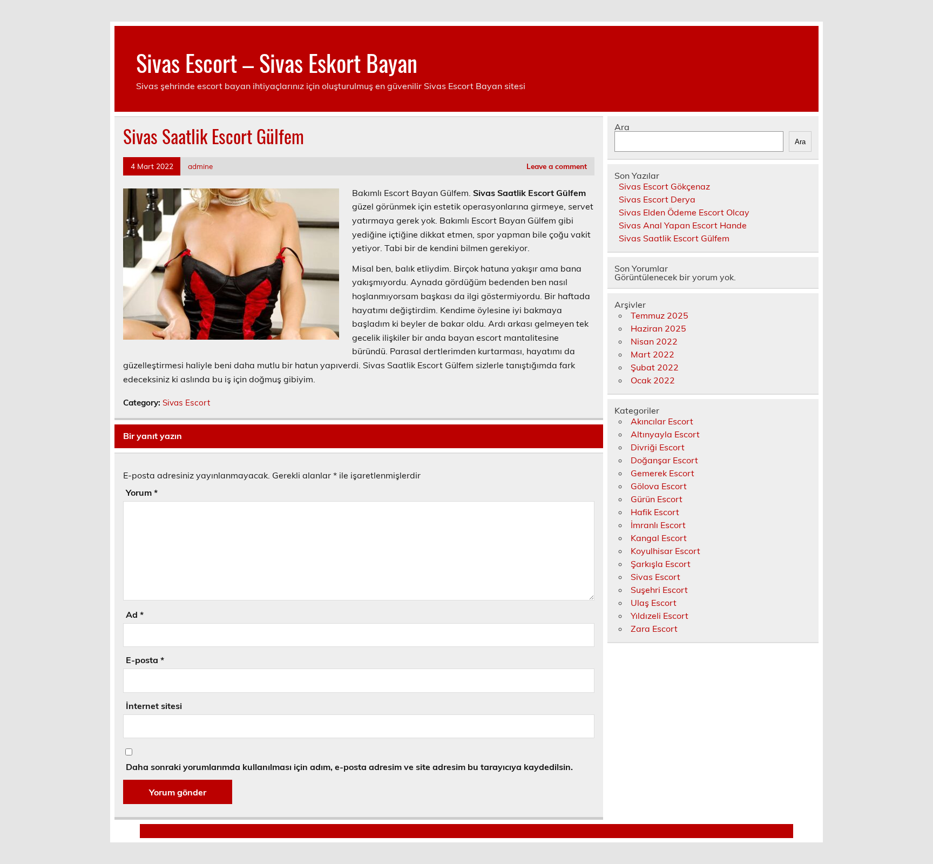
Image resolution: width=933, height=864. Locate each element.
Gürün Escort (656, 499)
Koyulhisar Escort (665, 550)
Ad (135, 614)
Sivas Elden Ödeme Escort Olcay (684, 212)
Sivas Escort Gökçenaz (664, 186)
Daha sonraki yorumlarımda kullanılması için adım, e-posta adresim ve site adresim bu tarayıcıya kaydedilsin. (349, 766)
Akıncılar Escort (662, 421)
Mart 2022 (652, 354)
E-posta (145, 660)
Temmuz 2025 (659, 315)
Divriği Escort (658, 447)
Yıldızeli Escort (659, 615)
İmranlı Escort (658, 524)
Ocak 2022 (653, 380)
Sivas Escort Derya (657, 199)
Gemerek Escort (662, 473)
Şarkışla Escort (661, 563)
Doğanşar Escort (664, 460)
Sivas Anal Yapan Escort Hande (683, 225)
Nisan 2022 (654, 341)
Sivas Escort (186, 402)
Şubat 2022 (655, 367)
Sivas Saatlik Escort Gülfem (674, 238)
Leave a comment (556, 166)
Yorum (142, 492)
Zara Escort (654, 628)
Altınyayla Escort (665, 434)
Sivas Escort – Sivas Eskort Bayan (276, 62)
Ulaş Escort (654, 602)
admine (200, 166)
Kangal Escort (659, 537)
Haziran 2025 (658, 328)
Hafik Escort (655, 512)
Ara (622, 127)
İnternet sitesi (154, 705)
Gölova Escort (659, 486)
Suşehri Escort (659, 589)
